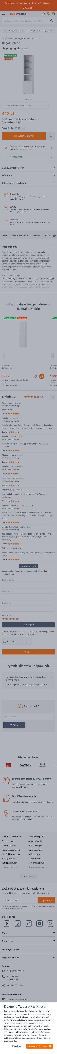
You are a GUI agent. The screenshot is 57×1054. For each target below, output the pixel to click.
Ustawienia (16, 1046)
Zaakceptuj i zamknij (39, 1046)
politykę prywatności (12, 1038)
